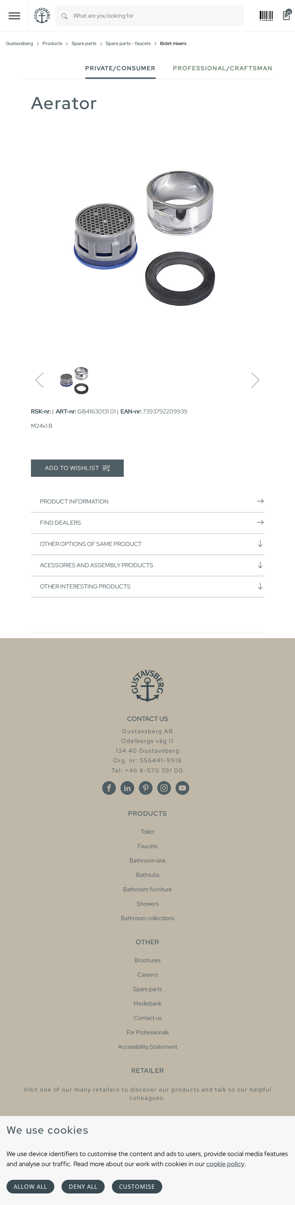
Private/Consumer (120, 68)
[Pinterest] (146, 788)
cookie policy (225, 1164)
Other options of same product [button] (91, 544)
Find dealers (60, 523)
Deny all (83, 1187)
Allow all (30, 1187)
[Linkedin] (127, 788)
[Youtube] (182, 788)
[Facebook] (109, 788)
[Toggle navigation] (14, 15)
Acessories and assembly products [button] (96, 565)
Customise (137, 1187)
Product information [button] (74, 501)
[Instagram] (164, 788)
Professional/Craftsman (223, 68)
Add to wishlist (73, 468)
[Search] (64, 15)
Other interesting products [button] (85, 586)
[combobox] (158, 15)
